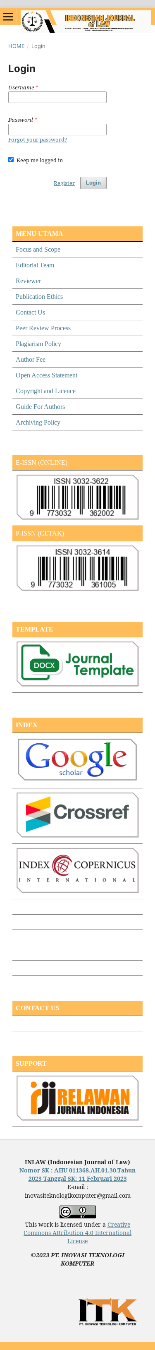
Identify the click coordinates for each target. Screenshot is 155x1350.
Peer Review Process (43, 327)
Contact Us (30, 312)
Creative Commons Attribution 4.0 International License (77, 1232)
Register (64, 183)
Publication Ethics (39, 296)
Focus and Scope (38, 249)
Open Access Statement (46, 375)
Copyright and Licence (46, 390)
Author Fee (30, 359)
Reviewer (28, 280)
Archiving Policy (38, 422)
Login (93, 183)
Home (16, 46)
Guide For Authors (40, 406)
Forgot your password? (37, 139)
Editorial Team (35, 265)
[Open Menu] (8, 16)
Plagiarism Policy (38, 343)
